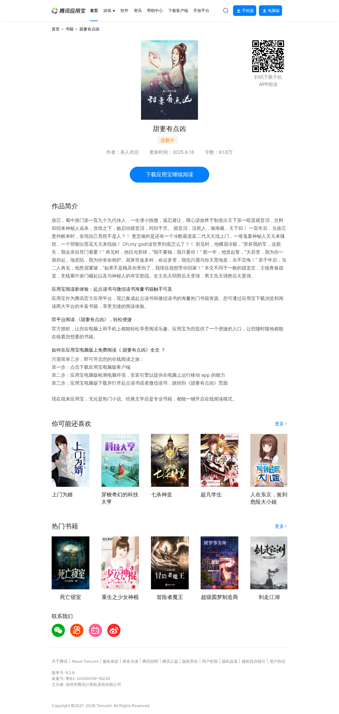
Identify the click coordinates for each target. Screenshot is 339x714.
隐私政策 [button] (230, 661)
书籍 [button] (69, 28)
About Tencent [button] (85, 661)
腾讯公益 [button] (170, 661)
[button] (68, 11)
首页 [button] (56, 28)
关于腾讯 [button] (60, 661)
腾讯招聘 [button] (150, 661)
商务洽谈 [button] (130, 661)
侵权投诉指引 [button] (254, 661)
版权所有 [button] (190, 661)
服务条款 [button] (111, 661)
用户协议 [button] (277, 661)
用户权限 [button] (210, 661)
